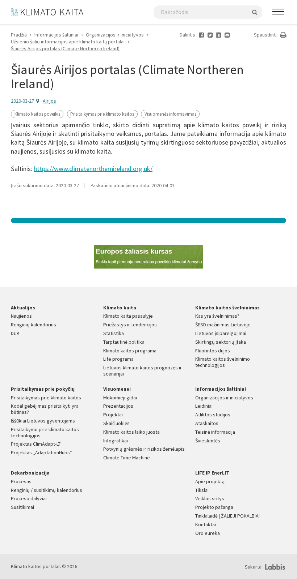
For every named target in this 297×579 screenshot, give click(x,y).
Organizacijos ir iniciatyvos (115, 34)
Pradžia (19, 34)
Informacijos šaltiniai (56, 34)
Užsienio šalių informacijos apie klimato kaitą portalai (68, 41)
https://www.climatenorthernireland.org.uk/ (93, 168)
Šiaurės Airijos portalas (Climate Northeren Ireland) (65, 48)
